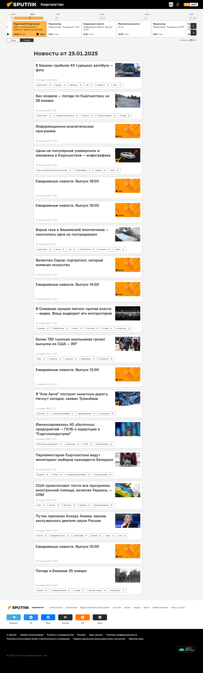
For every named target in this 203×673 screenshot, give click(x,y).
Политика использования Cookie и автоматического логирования (38, 638)
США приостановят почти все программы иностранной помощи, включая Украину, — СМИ (74, 490)
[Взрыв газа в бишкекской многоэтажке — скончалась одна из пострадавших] (127, 234)
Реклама (81, 634)
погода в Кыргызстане (64, 115)
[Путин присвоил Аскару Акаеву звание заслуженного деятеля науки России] (127, 521)
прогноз (85, 115)
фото (115, 85)
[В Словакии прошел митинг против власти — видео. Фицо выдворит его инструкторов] (127, 313)
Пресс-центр (178, 607)
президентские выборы (76, 474)
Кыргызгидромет (104, 115)
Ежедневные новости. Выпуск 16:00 (67, 205)
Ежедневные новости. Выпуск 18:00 (67, 181)
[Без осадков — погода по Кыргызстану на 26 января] (127, 100)
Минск (55, 474)
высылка (69, 359)
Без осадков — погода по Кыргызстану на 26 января (72, 98)
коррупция (70, 444)
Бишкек (58, 85)
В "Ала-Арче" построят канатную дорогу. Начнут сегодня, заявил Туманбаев (72, 396)
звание (94, 535)
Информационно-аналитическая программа (65, 128)
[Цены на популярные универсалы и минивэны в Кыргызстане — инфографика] (127, 155)
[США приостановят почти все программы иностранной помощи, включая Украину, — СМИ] (127, 490)
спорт (127, 607)
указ (120, 535)
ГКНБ (86, 444)
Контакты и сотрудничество (60, 634)
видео (137, 607)
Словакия (41, 328)
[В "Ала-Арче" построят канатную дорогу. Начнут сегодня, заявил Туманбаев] (127, 399)
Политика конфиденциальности (121, 634)
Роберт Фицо (58, 328)
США (39, 359)
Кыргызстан (42, 85)
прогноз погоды (95, 590)
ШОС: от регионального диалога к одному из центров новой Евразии (28, 29)
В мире (105, 328)
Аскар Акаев (78, 535)
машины (98, 170)
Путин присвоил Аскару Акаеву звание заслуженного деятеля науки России (71, 518)
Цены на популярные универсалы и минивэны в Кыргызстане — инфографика (73, 153)
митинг (75, 328)
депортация (86, 359)
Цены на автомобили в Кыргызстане (52, 170)
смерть (117, 249)
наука (108, 535)
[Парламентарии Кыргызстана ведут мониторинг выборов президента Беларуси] (127, 460)
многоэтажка (85, 249)
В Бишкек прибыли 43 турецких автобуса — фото (74, 67)
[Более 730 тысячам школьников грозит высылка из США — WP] (127, 344)
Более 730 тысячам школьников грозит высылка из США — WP (70, 341)
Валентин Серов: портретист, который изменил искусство (69, 262)
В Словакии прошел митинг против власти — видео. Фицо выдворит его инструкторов (74, 311)
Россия (40, 535)
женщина (102, 249)
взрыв (57, 249)
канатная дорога (84, 413)
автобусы (74, 85)
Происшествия (102, 444)
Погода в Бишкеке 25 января (61, 570)
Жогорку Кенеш (100, 474)
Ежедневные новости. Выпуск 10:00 (67, 546)
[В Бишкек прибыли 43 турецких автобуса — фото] (127, 70)
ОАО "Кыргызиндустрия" (47, 444)
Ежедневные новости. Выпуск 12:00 (67, 369)
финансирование (101, 505)
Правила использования (31, 634)
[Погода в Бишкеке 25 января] (127, 575)
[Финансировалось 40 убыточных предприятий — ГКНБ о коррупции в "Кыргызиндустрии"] (127, 429)
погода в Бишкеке (58, 590)
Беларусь (41, 474)
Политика (90, 328)
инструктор (121, 328)
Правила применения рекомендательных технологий (99, 638)
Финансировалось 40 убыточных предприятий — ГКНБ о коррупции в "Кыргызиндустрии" (68, 429)
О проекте (11, 634)
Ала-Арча (41, 413)
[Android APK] (186, 649)
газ (87, 85)
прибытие (101, 85)
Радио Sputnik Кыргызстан (27, 23)
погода (123, 115)
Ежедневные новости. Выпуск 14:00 (67, 284)
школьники (103, 359)
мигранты (53, 359)
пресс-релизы (96, 634)
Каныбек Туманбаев (61, 413)
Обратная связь (136, 638)
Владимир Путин (58, 535)
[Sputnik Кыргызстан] (23, 8)
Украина (83, 505)
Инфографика (81, 170)
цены (112, 170)
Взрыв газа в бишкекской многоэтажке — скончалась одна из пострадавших (72, 232)
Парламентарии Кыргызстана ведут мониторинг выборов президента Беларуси (74, 457)
